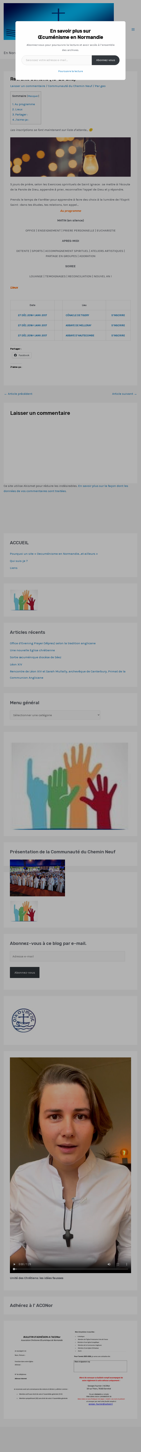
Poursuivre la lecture (70, 71)
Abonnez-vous (105, 60)
